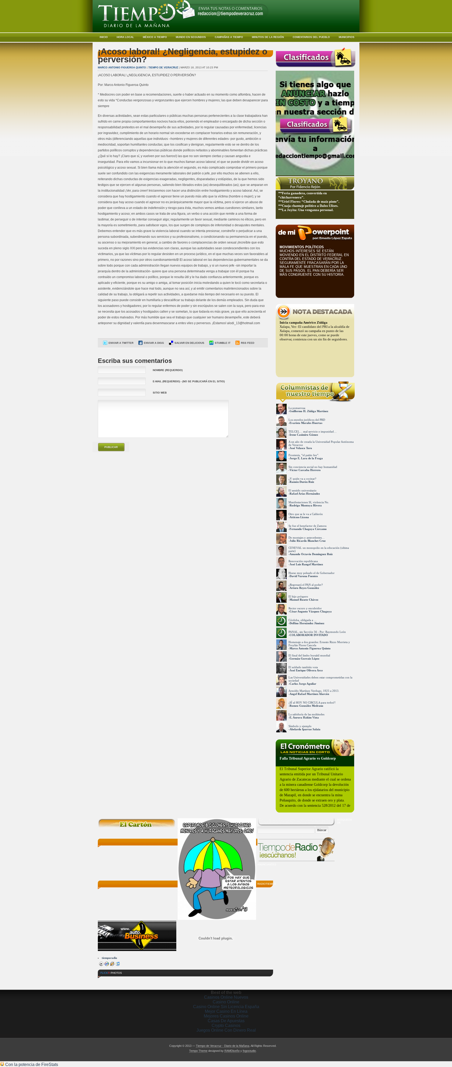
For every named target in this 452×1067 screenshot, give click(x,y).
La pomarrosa (297, 408)
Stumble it (222, 342)
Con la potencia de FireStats (31, 1064)
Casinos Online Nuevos (226, 997)
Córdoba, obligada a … (303, 620)
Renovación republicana (303, 561)
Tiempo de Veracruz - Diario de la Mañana (222, 1045)
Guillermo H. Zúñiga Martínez (309, 411)
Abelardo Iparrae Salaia (305, 729)
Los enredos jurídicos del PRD (307, 419)
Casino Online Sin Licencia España (226, 1006)
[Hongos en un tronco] (127, 980)
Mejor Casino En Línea (226, 1011)
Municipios (346, 37)
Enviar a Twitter (121, 342)
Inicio (104, 37)
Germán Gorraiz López (304, 658)
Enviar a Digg (154, 342)
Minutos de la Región (268, 37)
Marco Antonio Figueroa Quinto (122, 67)
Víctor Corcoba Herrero (305, 470)
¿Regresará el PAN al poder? (306, 584)
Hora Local (125, 37)
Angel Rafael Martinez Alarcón (309, 693)
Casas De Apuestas (226, 1021)
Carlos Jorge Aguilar (303, 683)
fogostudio (249, 1050)
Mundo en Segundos (191, 37)
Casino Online (226, 1002)
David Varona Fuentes (304, 576)
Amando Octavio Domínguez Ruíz (311, 554)
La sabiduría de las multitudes (306, 714)
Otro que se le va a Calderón (306, 514)
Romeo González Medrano (306, 705)
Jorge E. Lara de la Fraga (306, 458)
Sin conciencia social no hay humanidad (313, 466)
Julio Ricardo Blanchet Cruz (308, 540)
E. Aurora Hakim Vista (304, 717)
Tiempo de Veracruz (163, 67)
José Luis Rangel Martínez (306, 564)
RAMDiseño (232, 1050)
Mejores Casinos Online (226, 1016)
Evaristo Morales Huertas (306, 422)
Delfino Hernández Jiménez (307, 623)
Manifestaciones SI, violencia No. (309, 502)
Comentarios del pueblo (311, 37)
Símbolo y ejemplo (300, 726)
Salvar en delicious (189, 342)
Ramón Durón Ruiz (302, 481)
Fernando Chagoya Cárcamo (308, 528)
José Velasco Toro (301, 448)
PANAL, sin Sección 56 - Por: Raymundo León (317, 631)
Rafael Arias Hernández (305, 493)
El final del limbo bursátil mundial (309, 655)
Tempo (193, 1050)
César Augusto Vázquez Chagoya (311, 611)
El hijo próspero (298, 596)
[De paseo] (146, 980)
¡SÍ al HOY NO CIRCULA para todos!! (312, 702)
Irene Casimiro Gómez (304, 434)
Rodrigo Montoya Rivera (306, 505)
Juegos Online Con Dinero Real (226, 1030)
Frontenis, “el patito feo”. (304, 455)
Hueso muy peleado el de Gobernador (312, 572)
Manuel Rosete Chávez (304, 599)
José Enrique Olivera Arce (306, 670)
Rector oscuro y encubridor (305, 608)
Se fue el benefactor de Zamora (307, 525)
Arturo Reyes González (304, 587)
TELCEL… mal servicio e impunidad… (313, 431)
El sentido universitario (303, 490)
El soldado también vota (303, 667)
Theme (203, 1050)
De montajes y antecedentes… (307, 537)
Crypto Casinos (226, 1025)
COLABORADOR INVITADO (309, 635)
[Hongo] (107, 980)
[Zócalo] (165, 980)
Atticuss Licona (299, 517)
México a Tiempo (155, 37)
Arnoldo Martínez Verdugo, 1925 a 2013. (314, 690)
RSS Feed (247, 342)
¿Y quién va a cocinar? (302, 478)
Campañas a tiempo (229, 37)
